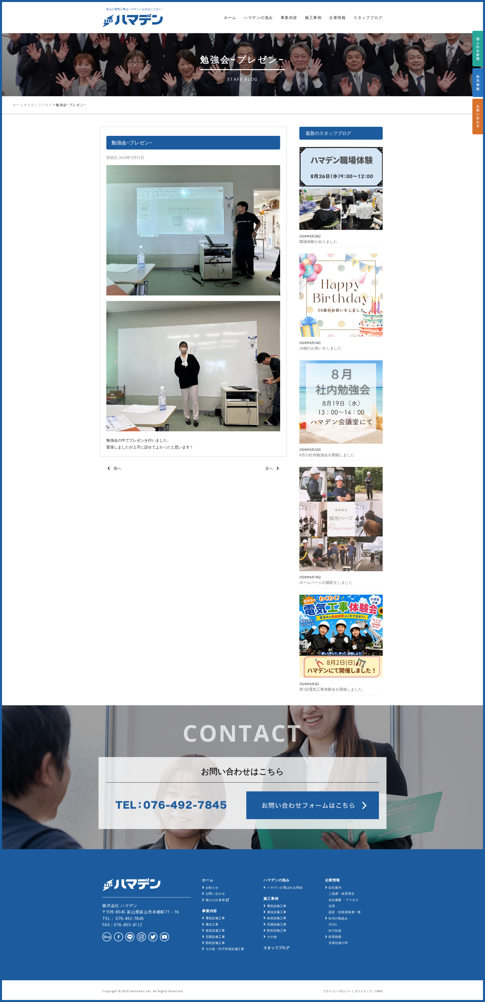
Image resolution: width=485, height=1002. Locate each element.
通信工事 (212, 924)
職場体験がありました (318, 241)
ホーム (230, 17)
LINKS (379, 991)
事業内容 (289, 17)
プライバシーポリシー (337, 991)
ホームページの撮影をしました (325, 582)
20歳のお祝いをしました (320, 347)
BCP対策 (335, 931)
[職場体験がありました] (341, 190)
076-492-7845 (129, 918)
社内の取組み (338, 918)
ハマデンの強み (258, 17)
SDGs (333, 924)
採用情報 (334, 937)
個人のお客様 (216, 900)
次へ (269, 468)
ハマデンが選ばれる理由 (285, 887)
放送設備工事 (215, 930)
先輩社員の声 (338, 943)
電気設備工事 (215, 918)
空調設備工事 (215, 937)
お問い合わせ (215, 893)
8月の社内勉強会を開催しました (326, 454)
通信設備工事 (276, 912)
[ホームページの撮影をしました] (341, 520)
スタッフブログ (368, 17)
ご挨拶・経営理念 (341, 893)
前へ (117, 468)
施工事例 (313, 17)
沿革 (332, 906)
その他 (272, 937)
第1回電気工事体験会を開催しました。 (332, 689)
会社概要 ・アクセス (344, 900)
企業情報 (337, 17)
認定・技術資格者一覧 (345, 912)
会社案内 (334, 887)
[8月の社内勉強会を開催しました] (341, 403)
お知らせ (212, 887)
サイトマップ (363, 991)
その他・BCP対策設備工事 (225, 949)
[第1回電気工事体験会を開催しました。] (341, 637)
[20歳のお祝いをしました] (341, 296)
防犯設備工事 (215, 943)
